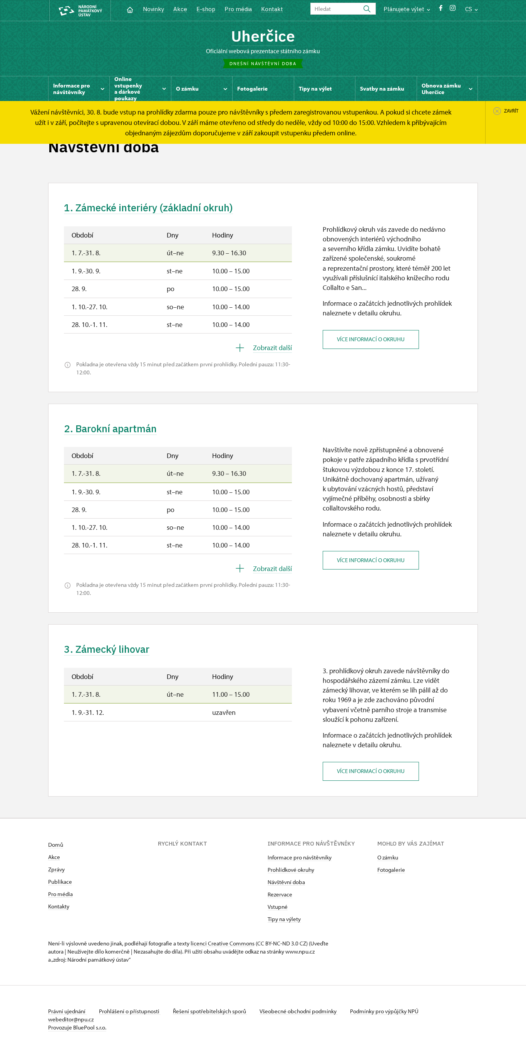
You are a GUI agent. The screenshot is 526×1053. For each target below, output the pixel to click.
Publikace (60, 881)
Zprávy (56, 869)
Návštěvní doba (286, 882)
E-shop (205, 9)
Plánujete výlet (405, 9)
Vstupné (278, 906)
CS (469, 9)
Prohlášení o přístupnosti (130, 1011)
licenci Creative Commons (223, 943)
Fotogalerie (391, 869)
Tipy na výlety (284, 919)
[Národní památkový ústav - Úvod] (80, 10)
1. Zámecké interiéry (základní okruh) (148, 207)
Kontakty (58, 906)
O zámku (387, 857)
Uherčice (263, 36)
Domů (55, 844)
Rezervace (280, 894)
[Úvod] (130, 9)
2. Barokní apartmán (110, 428)
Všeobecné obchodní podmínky (299, 1011)
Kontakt (272, 9)
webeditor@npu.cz (71, 1019)
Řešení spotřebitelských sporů (210, 1011)
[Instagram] (453, 10)
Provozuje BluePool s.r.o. (77, 1027)
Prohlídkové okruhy (291, 869)
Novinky (153, 9)
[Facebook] (441, 10)
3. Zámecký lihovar (106, 648)
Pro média (238, 9)
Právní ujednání (67, 1011)
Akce (180, 9)
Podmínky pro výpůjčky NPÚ (384, 1011)
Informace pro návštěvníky (300, 857)
